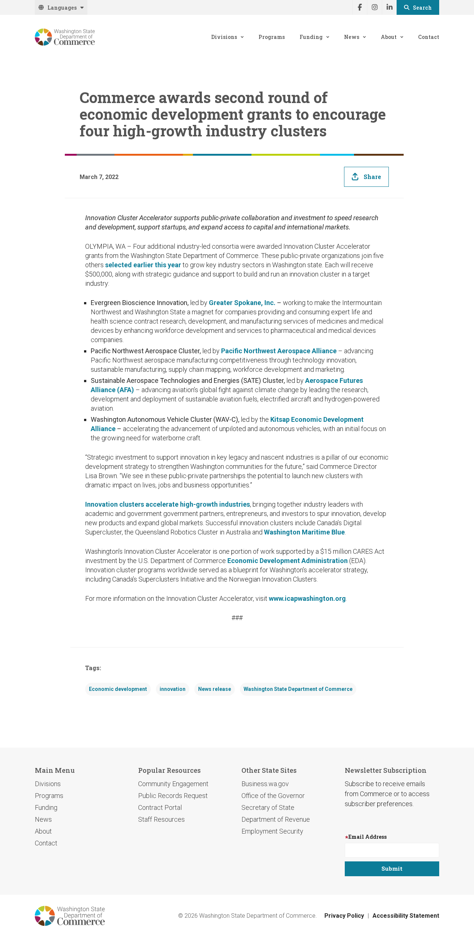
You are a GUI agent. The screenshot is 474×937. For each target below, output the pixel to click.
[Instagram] (374, 7)
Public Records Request (173, 795)
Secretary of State (267, 807)
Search (422, 7)
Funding (311, 36)
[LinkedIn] (389, 7)
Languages (62, 7)
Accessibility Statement (406, 915)
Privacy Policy (344, 915)
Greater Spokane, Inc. (242, 303)
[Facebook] (359, 7)
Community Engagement (173, 784)
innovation (173, 689)
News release (214, 689)
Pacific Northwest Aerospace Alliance (279, 351)
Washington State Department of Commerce (298, 689)
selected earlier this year (143, 265)
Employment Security (272, 831)
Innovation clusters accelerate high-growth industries (167, 504)
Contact (428, 36)
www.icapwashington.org (307, 598)
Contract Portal (160, 807)
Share (372, 177)
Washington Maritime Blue (304, 532)
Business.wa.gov (265, 784)
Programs (271, 36)
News (351, 36)
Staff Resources (161, 819)
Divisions (224, 36)
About (389, 36)
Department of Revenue (275, 819)
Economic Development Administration (287, 560)
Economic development (118, 689)
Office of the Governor (273, 795)
